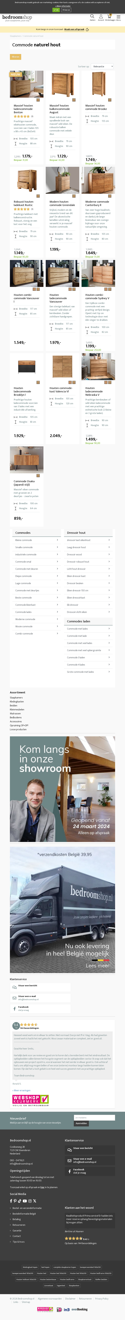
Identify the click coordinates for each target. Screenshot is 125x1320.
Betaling (17, 1219)
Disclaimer (70, 1299)
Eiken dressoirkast (76, 598)
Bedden (13, 706)
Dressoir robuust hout (78, 562)
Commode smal (23, 562)
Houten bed (41, 1273)
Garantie (17, 1231)
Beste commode (23, 598)
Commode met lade (77, 636)
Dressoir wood (74, 555)
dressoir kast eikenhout (78, 540)
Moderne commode (25, 619)
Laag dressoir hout (76, 547)
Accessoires (16, 722)
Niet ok (67, 9)
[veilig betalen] (72, 1310)
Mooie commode (23, 626)
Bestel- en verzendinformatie (27, 1208)
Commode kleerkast (25, 605)
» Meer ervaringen (21, 1090)
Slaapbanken (74, 1285)
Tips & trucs (19, 1242)
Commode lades (23, 612)
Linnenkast (48, 1285)
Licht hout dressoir (76, 569)
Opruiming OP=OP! (19, 726)
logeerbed (61, 1285)
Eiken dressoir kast (76, 576)
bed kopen (45, 1267)
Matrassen (15, 714)
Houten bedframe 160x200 (100, 1273)
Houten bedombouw (48, 1279)
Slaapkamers (16, 698)
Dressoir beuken (75, 583)
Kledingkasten (17, 702)
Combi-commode (24, 634)
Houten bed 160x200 (58, 1273)
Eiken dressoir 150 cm (77, 591)
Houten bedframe (67, 1279)
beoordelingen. (87, 1243)
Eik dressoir (72, 605)
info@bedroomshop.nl (28, 997)
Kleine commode (23, 540)
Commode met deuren (26, 569)
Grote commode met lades (80, 672)
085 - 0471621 (17, 1160)
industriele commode (25, 555)
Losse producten (18, 729)
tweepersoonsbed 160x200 (90, 1267)
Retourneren (19, 1225)
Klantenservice (18, 979)
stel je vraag (23, 1008)
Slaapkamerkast (84, 1279)
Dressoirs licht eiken (77, 612)
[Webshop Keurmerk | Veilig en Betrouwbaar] (62, 1101)
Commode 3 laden (76, 658)
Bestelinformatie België (24, 1214)
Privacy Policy (101, 1299)
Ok (57, 9)
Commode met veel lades (79, 643)
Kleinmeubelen (17, 710)
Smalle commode (24, 547)
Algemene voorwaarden (50, 1299)
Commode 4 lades (76, 665)
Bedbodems (16, 718)
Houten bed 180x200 (78, 1273)
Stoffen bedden (101, 1279)
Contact (17, 1236)
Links (15, 1302)
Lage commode (23, 583)
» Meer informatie (62, 6)
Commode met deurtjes (27, 591)
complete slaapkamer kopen (65, 1267)
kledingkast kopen (30, 1267)
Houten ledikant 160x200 (26, 1279)
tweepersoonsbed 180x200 (22, 1273)
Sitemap (26, 1302)
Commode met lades (77, 629)
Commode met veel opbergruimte (84, 650)
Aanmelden (81, 1123)
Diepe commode (23, 576)
